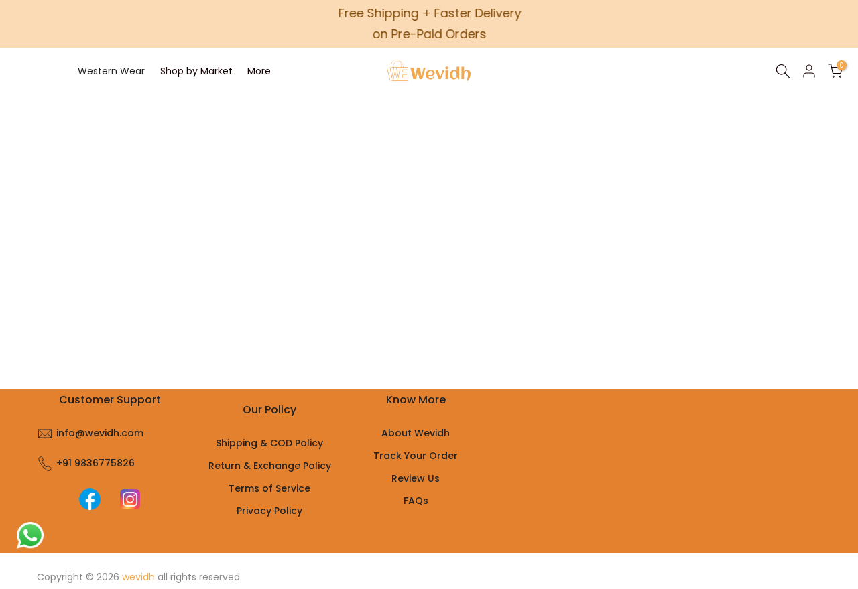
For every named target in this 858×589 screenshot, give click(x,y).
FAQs (416, 500)
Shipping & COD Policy (269, 443)
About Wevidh (415, 433)
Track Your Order (415, 455)
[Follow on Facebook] (89, 499)
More (259, 71)
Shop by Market (196, 71)
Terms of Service (269, 488)
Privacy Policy (269, 510)
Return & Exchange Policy (269, 465)
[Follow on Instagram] (130, 499)
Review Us (415, 478)
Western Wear (111, 71)
